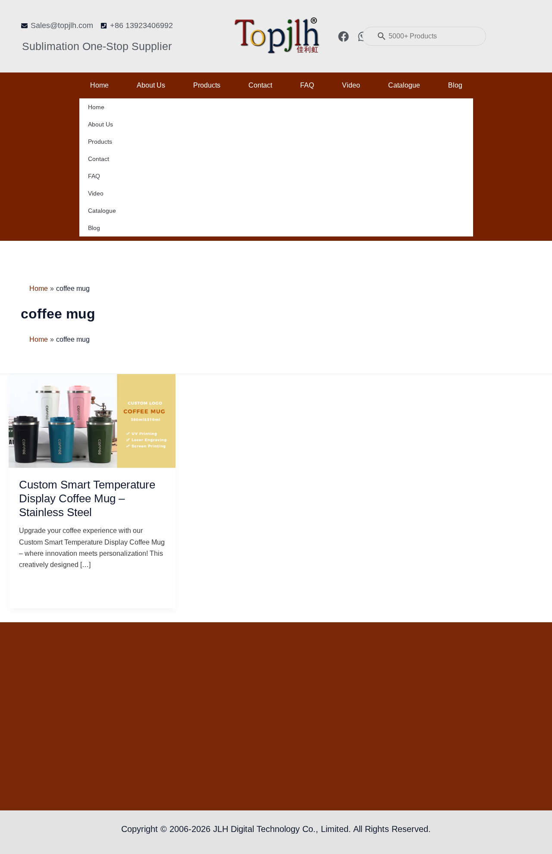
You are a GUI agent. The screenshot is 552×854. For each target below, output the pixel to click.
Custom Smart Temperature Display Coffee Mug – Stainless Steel (87, 498)
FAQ (307, 85)
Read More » (39, 585)
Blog (455, 85)
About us (151, 85)
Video (351, 85)
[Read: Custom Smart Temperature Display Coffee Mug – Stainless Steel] (92, 420)
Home (99, 85)
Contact (260, 85)
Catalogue (404, 85)
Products (206, 85)
